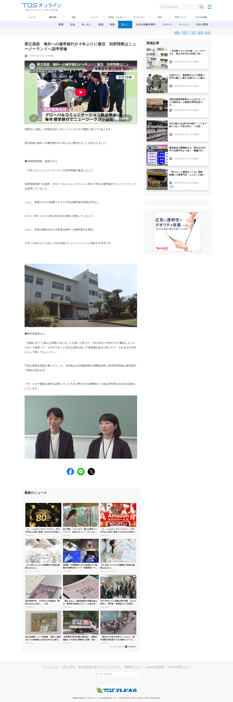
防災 (208, 33)
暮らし (125, 24)
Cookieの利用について (179, 666)
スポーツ (167, 24)
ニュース (32, 17)
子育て (185, 33)
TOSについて (180, 17)
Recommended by (117, 647)
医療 (177, 33)
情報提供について (133, 666)
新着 (61, 24)
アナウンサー (139, 17)
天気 (73, 17)
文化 (193, 33)
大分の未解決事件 (146, 24)
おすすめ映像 (201, 17)
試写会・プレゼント (116, 17)
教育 (200, 33)
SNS (160, 17)
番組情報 (53, 17)
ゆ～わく (87, 24)
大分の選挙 (202, 24)
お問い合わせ (68, 666)
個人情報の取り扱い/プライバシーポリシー (99, 666)
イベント (94, 17)
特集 (112, 24)
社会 (72, 24)
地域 (100, 24)
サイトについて (51, 666)
